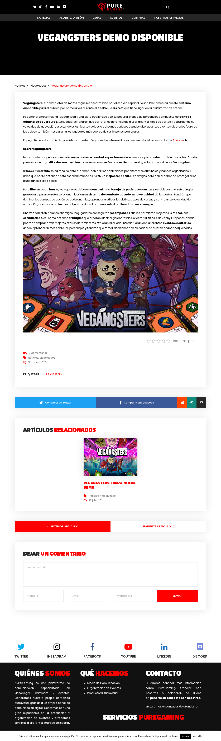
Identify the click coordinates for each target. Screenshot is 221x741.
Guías (97, 18)
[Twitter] (36, 7)
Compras (138, 18)
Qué (104, 673)
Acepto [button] (185, 736)
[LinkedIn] (60, 7)
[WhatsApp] (191, 403)
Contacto (163, 673)
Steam (178, 140)
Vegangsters (53, 374)
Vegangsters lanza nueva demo (110, 485)
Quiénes (42, 673)
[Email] (201, 403)
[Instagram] (42, 7)
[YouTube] (53, 7)
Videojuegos (47, 357)
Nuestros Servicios (169, 18)
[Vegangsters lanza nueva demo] (112, 457)
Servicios (143, 717)
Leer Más (196, 736)
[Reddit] (182, 403)
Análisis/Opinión (71, 18)
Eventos (116, 18)
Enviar (177, 596)
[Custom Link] (64, 7)
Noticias (43, 18)
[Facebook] (47, 7)
